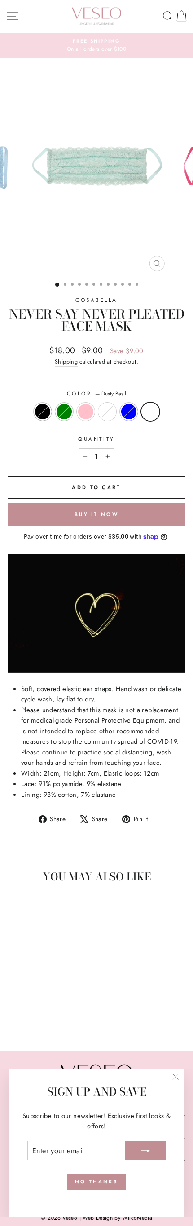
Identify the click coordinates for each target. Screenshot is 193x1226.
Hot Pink (86, 412)
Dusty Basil (150, 412)
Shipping (66, 362)
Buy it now (96, 514)
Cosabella (96, 300)
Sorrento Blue (129, 412)
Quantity (96, 439)
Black (43, 412)
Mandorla (107, 412)
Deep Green (64, 412)
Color (96, 393)
